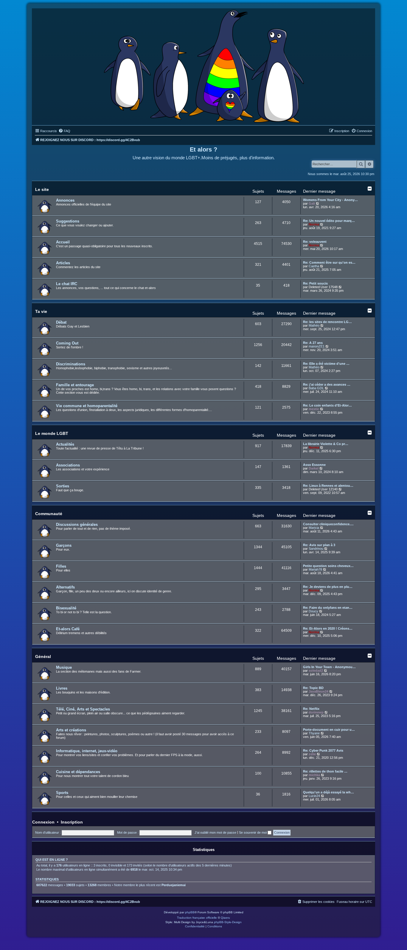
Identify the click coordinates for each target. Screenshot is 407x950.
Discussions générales (77, 524)
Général (43, 656)
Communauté (48, 513)
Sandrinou (316, 548)
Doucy (313, 611)
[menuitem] (64, 131)
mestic (314, 409)
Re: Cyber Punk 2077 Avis (323, 750)
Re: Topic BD (313, 688)
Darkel (314, 468)
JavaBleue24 (318, 691)
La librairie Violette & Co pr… (325, 444)
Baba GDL (316, 388)
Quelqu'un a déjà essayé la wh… (328, 792)
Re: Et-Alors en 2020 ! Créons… (327, 628)
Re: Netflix (311, 708)
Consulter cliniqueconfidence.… (328, 524)
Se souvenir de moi (253, 832)
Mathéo (314, 325)
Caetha (314, 266)
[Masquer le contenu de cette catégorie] (370, 188)
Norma (314, 224)
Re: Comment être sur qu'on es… (329, 262)
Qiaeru (225, 917)
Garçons (64, 545)
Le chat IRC (66, 284)
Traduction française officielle (197, 917)
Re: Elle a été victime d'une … (326, 363)
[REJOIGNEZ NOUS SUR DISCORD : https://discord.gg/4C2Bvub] (203, 65)
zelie (312, 754)
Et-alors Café (68, 629)
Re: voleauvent (315, 241)
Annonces (65, 200)
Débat (61, 322)
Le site (42, 189)
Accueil (63, 242)
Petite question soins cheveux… (328, 566)
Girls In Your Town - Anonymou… (329, 667)
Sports (62, 792)
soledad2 (316, 670)
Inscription (72, 822)
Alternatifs (65, 587)
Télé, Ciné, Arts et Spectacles (83, 709)
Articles (63, 263)
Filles (61, 566)
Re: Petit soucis (315, 283)
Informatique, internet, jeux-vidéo (86, 751)
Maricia (314, 527)
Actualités (65, 444)
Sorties (62, 486)
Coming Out (67, 343)
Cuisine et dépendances (78, 772)
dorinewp (316, 712)
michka (314, 775)
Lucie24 (314, 796)
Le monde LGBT (51, 433)
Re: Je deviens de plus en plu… (327, 586)
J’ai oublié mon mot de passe (215, 832)
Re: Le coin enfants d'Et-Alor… (327, 405)
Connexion (43, 822)
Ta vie (41, 311)
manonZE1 (316, 346)
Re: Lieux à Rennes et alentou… (328, 485)
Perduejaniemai (173, 885)
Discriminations (70, 364)
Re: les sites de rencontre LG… (327, 322)
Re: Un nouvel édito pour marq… (329, 221)
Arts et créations (71, 730)
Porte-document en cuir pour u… (329, 729)
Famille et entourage (75, 385)
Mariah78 (315, 569)
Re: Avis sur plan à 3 (319, 545)
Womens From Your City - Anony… (330, 200)
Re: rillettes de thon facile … (325, 771)
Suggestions (67, 221)
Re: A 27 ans (313, 343)
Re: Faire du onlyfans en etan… (327, 607)
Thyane (314, 733)
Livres (61, 688)
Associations (68, 465)
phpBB (190, 912)
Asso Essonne (314, 464)
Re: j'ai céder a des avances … (326, 384)
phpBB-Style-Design (228, 922)
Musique (64, 667)
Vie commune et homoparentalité (86, 406)
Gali (312, 203)
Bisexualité (66, 608)
